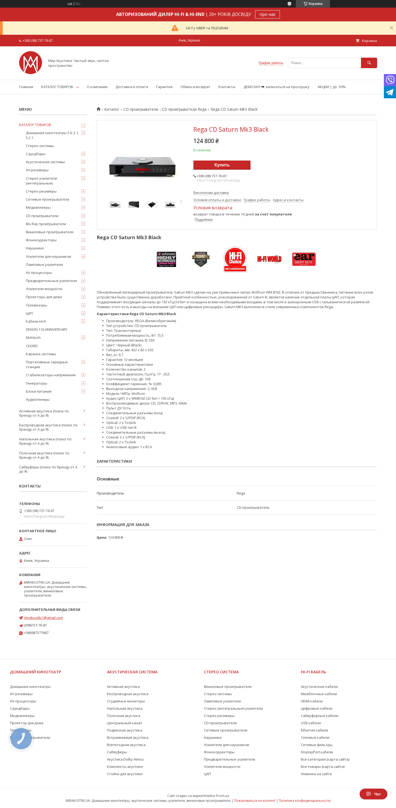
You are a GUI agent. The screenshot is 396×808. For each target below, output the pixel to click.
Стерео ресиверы (41, 191)
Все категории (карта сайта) (325, 759)
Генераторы (36, 383)
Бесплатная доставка (211, 193)
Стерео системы (40, 145)
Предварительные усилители (51, 280)
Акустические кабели (319, 686)
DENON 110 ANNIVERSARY (46, 329)
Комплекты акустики (125, 766)
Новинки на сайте (316, 773)
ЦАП (29, 313)
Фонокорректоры (41, 240)
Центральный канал (124, 722)
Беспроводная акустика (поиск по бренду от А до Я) (48, 427)
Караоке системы (41, 353)
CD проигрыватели (140, 109)
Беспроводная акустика (127, 693)
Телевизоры (36, 305)
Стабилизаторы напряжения (50, 374)
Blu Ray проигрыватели (46, 223)
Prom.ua (222, 795)
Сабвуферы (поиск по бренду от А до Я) (48, 469)
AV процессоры (39, 272)
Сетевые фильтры (316, 744)
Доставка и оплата (132, 86)
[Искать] (369, 63)
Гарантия (164, 86)
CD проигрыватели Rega (184, 109)
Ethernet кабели (314, 730)
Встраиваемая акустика (127, 737)
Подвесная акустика (124, 730)
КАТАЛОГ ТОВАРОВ (57, 86)
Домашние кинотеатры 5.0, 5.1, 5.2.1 (52, 135)
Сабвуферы (117, 752)
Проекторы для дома (44, 296)
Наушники (35, 248)
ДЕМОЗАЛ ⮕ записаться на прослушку (277, 86)
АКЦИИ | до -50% (332, 86)
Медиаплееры (38, 207)
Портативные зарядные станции (47, 364)
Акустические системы (45, 161)
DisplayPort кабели (317, 752)
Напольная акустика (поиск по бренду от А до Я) (45, 441)
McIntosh (33, 337)
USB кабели (311, 722)
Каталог (111, 109)
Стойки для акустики (125, 773)
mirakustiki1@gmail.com (43, 617)
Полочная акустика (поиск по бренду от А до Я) (44, 455)
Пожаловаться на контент (254, 800)
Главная (26, 86)
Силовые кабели (315, 737)
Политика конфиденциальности (305, 800)
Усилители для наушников (48, 256)
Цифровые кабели (316, 708)
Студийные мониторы (126, 701)
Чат (377, 794)
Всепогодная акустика (126, 744)
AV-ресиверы (37, 170)
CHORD (32, 345)
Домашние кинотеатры (30, 686)
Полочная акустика (123, 715)
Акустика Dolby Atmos (125, 759)
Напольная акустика (125, 708)
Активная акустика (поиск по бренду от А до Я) (44, 413)
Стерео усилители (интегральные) (41, 181)
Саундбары (36, 153)
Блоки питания (38, 391)
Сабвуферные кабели (319, 715)
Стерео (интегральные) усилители (233, 708)
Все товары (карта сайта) (323, 766)
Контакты (226, 86)
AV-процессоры (23, 701)
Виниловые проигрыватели (50, 231)
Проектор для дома (26, 722)
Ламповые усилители (44, 264)
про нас (267, 14)
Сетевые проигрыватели (47, 199)
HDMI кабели (312, 701)
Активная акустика (123, 686)
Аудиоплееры (38, 399)
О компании (97, 86)
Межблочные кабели (319, 693)
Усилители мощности (44, 288)
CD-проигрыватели (220, 722)
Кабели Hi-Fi (36, 321)
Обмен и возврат (195, 86)
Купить (222, 165)
